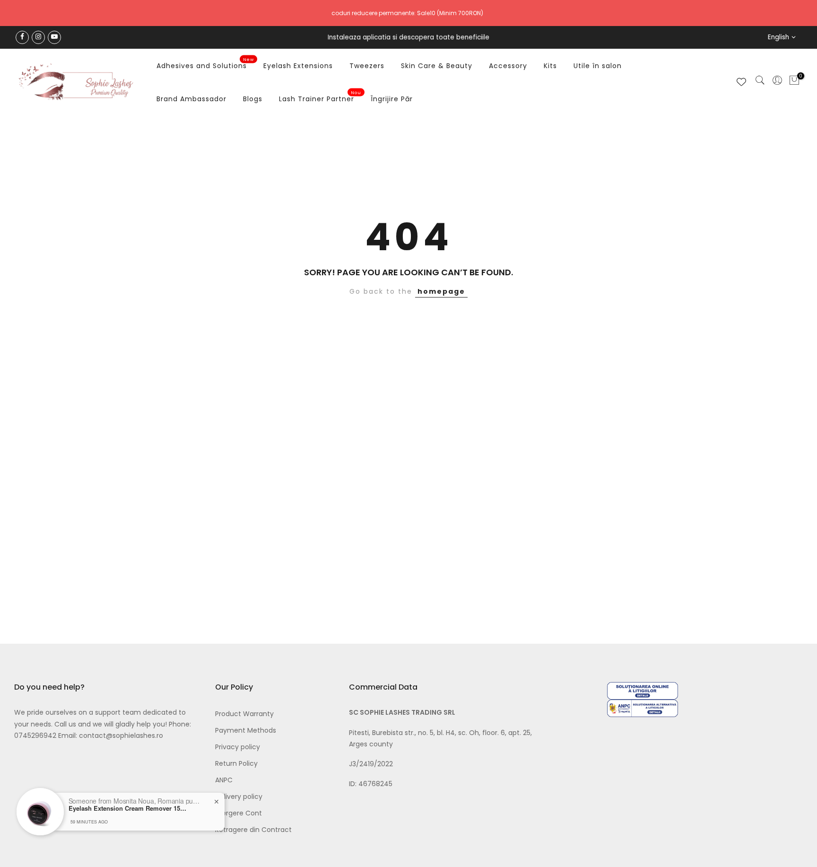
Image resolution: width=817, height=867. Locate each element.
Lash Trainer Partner (320, 97)
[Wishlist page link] (741, 82)
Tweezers (366, 65)
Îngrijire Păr (392, 99)
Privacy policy (237, 747)
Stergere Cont (238, 813)
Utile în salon (598, 65)
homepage (441, 291)
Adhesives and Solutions (205, 64)
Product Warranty (244, 713)
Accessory (508, 65)
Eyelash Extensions (298, 65)
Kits (550, 65)
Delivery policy (238, 796)
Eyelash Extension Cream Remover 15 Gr (128, 808)
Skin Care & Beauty (436, 65)
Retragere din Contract (253, 829)
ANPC (224, 780)
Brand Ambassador (191, 99)
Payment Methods (245, 730)
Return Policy (236, 763)
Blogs (252, 99)
